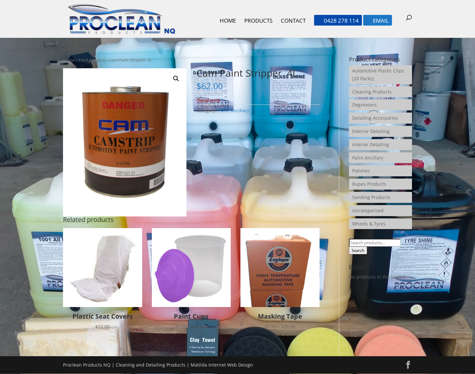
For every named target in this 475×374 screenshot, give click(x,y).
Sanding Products (371, 197)
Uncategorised (368, 210)
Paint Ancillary (92, 60)
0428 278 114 (338, 21)
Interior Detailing (370, 144)
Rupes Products (369, 184)
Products (258, 21)
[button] (176, 78)
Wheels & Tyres (368, 224)
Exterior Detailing (371, 131)
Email (377, 21)
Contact (293, 21)
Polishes (361, 171)
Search (358, 250)
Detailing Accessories (375, 118)
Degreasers (364, 105)
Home (228, 21)
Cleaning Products (372, 92)
